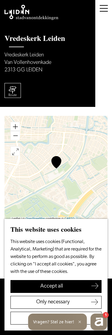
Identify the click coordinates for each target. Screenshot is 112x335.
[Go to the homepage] (31, 12)
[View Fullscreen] (15, 151)
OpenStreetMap (35, 218)
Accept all (51, 286)
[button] (56, 162)
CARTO (69, 218)
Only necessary (53, 302)
